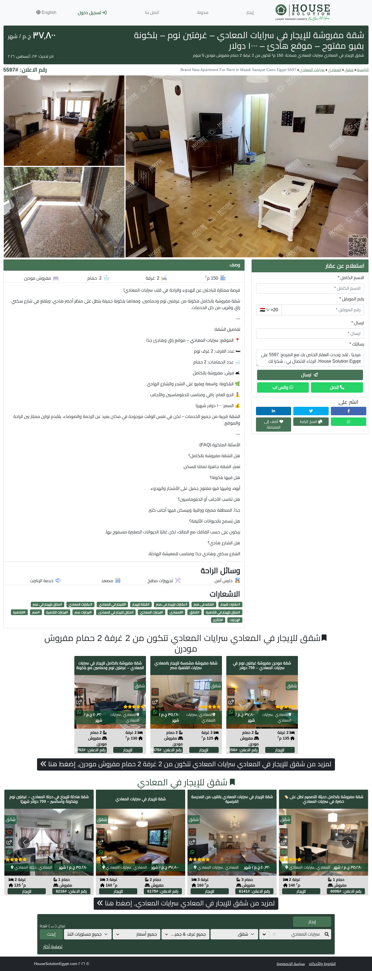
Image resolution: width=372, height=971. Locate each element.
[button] (46, 12)
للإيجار (279, 750)
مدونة (202, 12)
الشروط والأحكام (322, 963)
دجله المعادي (208, 867)
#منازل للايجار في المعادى (116, 612)
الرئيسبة (363, 70)
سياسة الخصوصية (291, 963)
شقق (349, 70)
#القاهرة (19, 612)
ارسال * (357, 322)
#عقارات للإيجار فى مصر (171, 604)
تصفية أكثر (52, 946)
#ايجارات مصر (83, 612)
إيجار (250, 12)
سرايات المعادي (312, 70)
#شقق (194, 612)
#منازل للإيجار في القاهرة (223, 612)
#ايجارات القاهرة (57, 612)
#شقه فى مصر (204, 604)
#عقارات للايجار (230, 604)
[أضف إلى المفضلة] (231, 692)
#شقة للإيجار (141, 604)
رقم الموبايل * (351, 299)
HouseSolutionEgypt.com (55, 963)
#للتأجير (218, 620)
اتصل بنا (152, 12)
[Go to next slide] (348, 842)
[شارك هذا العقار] (231, 702)
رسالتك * (356, 344)
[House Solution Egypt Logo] (303, 12)
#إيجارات (235, 620)
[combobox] (319, 934)
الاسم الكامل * (351, 277)
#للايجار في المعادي (112, 604)
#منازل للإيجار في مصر (47, 604)
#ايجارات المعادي (151, 612)
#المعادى (176, 612)
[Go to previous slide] (24, 842)
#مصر (36, 612)
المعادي (334, 70)
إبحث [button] (51, 934)
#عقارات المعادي (80, 604)
